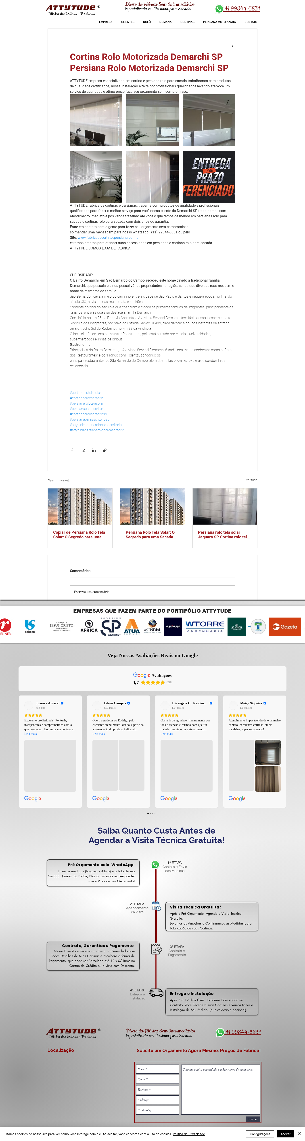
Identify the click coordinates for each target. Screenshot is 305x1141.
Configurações (260, 1134)
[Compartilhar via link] (105, 450)
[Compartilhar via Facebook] (72, 450)
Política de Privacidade (189, 1134)
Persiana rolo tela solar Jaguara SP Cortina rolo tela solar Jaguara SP (223, 534)
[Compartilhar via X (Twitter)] (83, 450)
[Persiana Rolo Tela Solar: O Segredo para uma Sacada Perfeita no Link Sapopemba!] (152, 506)
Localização (61, 1050)
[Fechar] (299, 1133)
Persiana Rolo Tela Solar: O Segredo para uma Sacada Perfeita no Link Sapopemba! (152, 534)
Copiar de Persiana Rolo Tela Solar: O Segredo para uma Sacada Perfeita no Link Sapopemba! (79, 534)
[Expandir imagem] (96, 120)
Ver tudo (251, 480)
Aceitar (285, 1134)
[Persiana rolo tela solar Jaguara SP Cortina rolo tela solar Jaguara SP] (225, 506)
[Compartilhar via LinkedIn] (94, 450)
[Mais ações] (232, 44)
